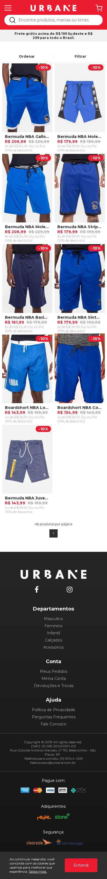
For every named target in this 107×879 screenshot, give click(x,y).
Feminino (53, 625)
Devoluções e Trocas (54, 685)
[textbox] (57, 20)
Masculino (53, 618)
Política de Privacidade (53, 709)
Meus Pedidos (53, 671)
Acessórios (53, 647)
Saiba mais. (38, 871)
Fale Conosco (53, 724)
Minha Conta (53, 678)
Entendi (81, 865)
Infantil (53, 633)
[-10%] (27, 99)
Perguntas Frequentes (53, 716)
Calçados (53, 640)
